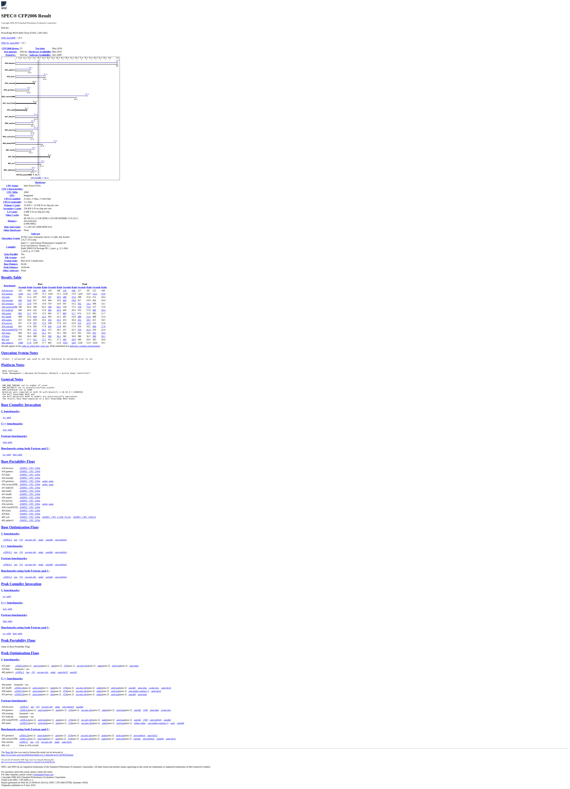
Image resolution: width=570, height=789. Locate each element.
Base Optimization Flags (20, 527)
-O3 (21, 540)
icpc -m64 (7, 430)
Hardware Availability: (40, 51)
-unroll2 (73, 672)
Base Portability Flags (18, 461)
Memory (12, 221)
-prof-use (116, 666)
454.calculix (7, 326)
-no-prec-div (30, 540)
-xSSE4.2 (7, 540)
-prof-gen (37, 666)
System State (10, 260)
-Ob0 (145, 710)
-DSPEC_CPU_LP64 (29, 468)
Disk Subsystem (12, 227)
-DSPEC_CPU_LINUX (84, 517)
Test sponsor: (10, 51)
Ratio (30, 287)
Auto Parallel (10, 254)
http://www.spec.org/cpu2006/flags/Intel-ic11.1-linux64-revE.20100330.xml (28, 762)
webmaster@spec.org (43, 774)
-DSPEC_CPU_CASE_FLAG (56, 517)
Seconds (22, 287)
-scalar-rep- (154, 688)
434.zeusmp (7, 300)
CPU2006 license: (10, 48)
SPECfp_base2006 (10, 43)
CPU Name (12, 185)
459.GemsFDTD (10, 329)
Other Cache (12, 215)
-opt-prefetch (61, 540)
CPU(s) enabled (12, 198)
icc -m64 (7, 417)
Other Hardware (12, 230)
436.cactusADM (9, 307)
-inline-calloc (140, 723)
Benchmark (10, 285)
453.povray (7, 323)
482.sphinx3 (7, 343)
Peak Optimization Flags (20, 653)
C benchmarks (10, 411)
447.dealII (6, 316)
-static (40, 540)
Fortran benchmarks (14, 436)
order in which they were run (35, 346)
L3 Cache (12, 212)
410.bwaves (7, 290)
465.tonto (6, 333)
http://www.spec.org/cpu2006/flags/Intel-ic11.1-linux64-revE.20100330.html (37, 755)
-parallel (49, 540)
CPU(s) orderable (12, 202)
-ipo (15, 540)
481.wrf (5, 339)
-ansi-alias (133, 666)
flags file (9, 752)
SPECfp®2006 (8, 38)
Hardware (40, 182)
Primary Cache (12, 205)
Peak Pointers (11, 267)
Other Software (10, 270)
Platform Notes (12, 365)
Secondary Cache (12, 208)
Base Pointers (11, 264)
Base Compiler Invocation (21, 405)
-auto (172, 723)
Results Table (11, 277)
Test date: (40, 48)
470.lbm (5, 336)
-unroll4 (132, 694)
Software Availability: (40, 55)
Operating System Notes (19, 353)
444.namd (6, 313)
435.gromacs (8, 303)
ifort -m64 (7, 442)
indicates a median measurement (85, 346)
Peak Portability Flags (18, 640)
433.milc (6, 297)
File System (10, 257)
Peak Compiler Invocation (21, 584)
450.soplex (7, 320)
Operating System (11, 238)
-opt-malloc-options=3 (138, 691)
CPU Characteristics (12, 189)
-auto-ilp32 (62, 672)
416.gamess (7, 294)
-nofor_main (47, 481)
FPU (12, 195)
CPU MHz (12, 192)
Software (35, 233)
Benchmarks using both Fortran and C (25, 448)
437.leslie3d (7, 310)
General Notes (12, 379)
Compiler (10, 247)
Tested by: (10, 55)
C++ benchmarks (11, 423)
